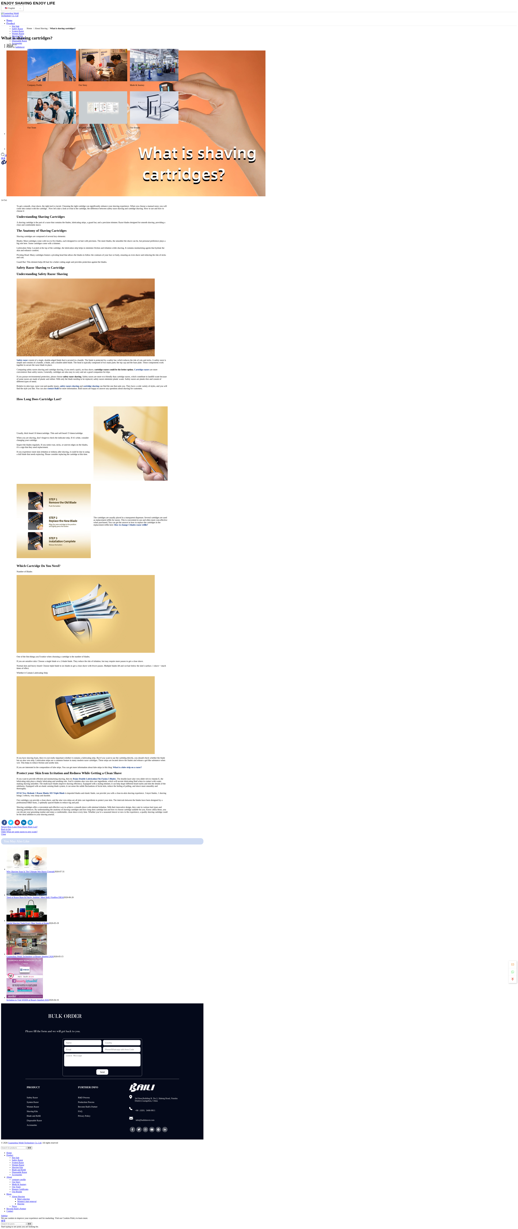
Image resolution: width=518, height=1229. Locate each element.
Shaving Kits (32, 1111)
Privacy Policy (84, 1116)
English (11, 8)
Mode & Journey (19, 1184)
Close (3, 834)
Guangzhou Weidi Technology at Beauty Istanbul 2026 (29, 956)
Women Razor (18, 33)
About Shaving (41, 28)
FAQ (80, 1111)
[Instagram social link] (145, 1129)
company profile (19, 1179)
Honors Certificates (20, 1189)
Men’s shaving (23, 1199)
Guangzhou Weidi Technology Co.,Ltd (24, 1143)
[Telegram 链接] (30, 822)
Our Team (16, 1187)
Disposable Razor (19, 41)
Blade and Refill (34, 1116)
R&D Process (84, 1097)
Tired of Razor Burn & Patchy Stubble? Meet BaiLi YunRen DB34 (35, 897)
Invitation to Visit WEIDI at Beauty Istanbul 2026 (27, 1000)
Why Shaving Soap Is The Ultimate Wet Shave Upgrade (30, 871)
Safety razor (22, 360)
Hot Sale (15, 1157)
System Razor (18, 31)
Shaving (20, 1204)
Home (30, 28)
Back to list (6, 829)
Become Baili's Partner (87, 1107)
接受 (3, 1221)
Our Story (16, 1182)
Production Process (86, 1102)
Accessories (17, 43)
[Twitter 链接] (10, 822)
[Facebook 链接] (4, 822)
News (14, 1206)
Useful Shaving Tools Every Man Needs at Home (27, 923)
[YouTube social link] (152, 1129)
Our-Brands (17, 1192)
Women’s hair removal (26, 1201)
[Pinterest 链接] (17, 822)
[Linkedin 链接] (23, 822)
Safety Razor (32, 1097)
